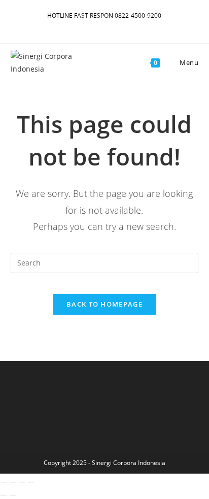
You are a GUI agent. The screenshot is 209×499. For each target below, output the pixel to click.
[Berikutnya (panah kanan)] (12, 495)
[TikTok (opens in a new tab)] (119, 25)
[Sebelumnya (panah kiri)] (3, 495)
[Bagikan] (21, 483)
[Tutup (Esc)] (30, 483)
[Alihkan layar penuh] (12, 483)
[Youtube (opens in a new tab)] (103, 25)
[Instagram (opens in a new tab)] (91, 25)
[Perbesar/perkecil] (3, 483)
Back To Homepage (104, 304)
